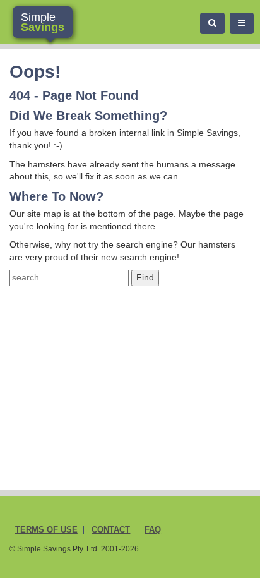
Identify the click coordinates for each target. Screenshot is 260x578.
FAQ (153, 530)
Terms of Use (46, 530)
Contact (111, 530)
